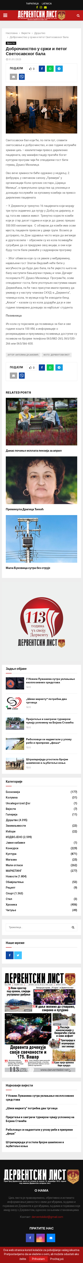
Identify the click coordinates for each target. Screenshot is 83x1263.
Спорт (10, 893)
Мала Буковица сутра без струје (28, 568)
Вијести (11, 808)
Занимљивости (16, 825)
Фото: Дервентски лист (56, 355)
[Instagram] (40, 1238)
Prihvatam (38, 1258)
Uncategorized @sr (18, 803)
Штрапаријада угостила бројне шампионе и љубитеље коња (47, 761)
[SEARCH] (73, 927)
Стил (9, 899)
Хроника (11, 904)
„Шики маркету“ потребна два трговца (32, 1108)
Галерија (11, 814)
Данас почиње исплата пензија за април (34, 450)
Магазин (11, 859)
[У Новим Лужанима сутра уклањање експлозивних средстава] (15, 683)
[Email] (51, 1238)
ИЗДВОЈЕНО (14, 837)
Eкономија (13, 791)
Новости (11, 876)
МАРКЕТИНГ (14, 870)
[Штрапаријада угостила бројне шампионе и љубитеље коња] (15, 764)
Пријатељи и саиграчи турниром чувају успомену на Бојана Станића (50, 720)
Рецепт (10, 887)
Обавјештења (15, 882)
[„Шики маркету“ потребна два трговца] (15, 703)
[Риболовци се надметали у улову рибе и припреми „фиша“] (15, 744)
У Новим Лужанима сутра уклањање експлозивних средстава (50, 680)
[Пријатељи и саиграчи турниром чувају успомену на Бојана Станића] (15, 723)
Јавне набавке (15, 842)
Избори (10, 831)
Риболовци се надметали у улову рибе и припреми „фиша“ (49, 741)
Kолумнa (12, 797)
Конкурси (12, 848)
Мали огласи (14, 865)
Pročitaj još (57, 1259)
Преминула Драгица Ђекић (25, 509)
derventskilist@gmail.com (47, 1216)
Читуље (11, 910)
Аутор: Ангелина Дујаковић (23, 355)
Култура (11, 853)
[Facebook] (30, 1238)
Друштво (11, 43)
